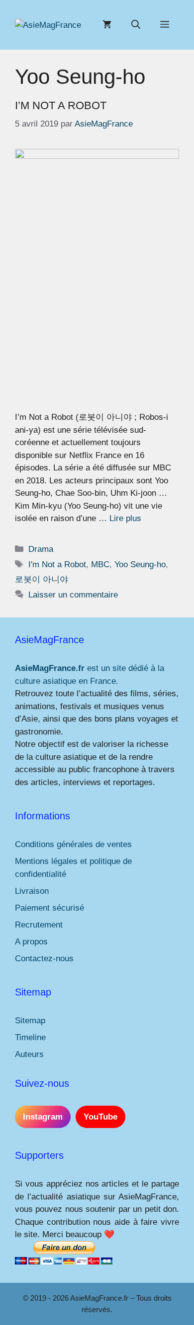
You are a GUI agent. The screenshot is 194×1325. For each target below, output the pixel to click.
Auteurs (29, 1054)
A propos (31, 941)
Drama (40, 549)
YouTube (100, 1117)
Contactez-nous (44, 958)
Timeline (30, 1037)
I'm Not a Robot (57, 564)
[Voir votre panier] (107, 25)
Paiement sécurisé (49, 908)
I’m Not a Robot (60, 105)
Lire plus (125, 518)
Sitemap (30, 1020)
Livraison (32, 891)
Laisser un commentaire (73, 594)
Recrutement (39, 924)
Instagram (43, 1117)
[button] (135, 25)
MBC (100, 564)
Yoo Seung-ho (140, 564)
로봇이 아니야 (41, 579)
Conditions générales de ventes (73, 844)
